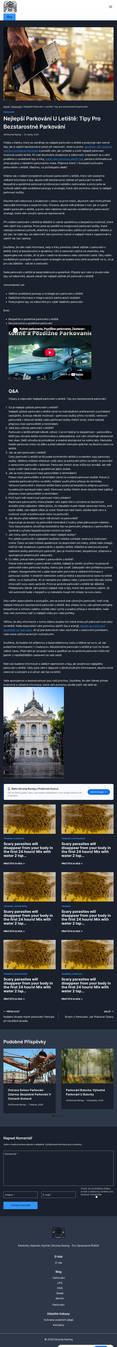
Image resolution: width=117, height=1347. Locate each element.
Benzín (60, 1298)
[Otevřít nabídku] (111, 6)
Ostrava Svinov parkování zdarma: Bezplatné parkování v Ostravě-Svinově (29, 1094)
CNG (60, 1288)
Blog (9, 16)
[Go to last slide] (8, 1081)
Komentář (12, 1153)
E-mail (47, 1194)
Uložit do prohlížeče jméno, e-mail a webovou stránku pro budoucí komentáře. (97, 1191)
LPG (59, 1282)
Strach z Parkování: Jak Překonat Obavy (89, 1014)
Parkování (8, 112)
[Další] (108, 1081)
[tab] (53, 1115)
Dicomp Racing (14, 134)
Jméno (10, 1194)
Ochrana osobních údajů (58, 1319)
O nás (58, 1262)
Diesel (59, 1293)
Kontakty (58, 1324)
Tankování (58, 1277)
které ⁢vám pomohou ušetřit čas (64, 159)
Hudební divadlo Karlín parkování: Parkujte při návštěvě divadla (28, 1016)
